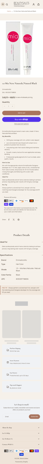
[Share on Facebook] (8, 219)
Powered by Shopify (21, 462)
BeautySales (24, 458)
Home (9, 11)
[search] (6, 4)
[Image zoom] (21, 48)
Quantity (6, 102)
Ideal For (3, 242)
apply (12, 97)
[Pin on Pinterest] (18, 219)
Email (7, 417)
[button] (21, 113)
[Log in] (33, 4)
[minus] (4, 106)
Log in (5, 97)
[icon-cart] (38, 4)
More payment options (21, 124)
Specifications (6, 255)
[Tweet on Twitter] (13, 219)
